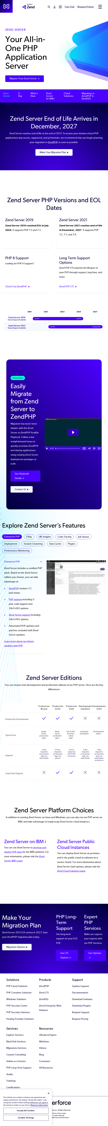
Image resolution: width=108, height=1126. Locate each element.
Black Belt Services (16, 1041)
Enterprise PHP (12, 536)
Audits (9, 1074)
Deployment (10, 543)
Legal (64, 1113)
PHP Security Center (17, 1005)
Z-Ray (20, 94)
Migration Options (15, 947)
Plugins (71, 543)
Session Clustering (33, 543)
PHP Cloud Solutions (17, 986)
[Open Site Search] (49, 6)
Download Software (82, 999)
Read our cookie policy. (39, 1105)
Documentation (80, 992)
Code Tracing (65, 536)
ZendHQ (43, 999)
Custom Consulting (16, 1054)
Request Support (81, 1012)
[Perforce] (6, 6)
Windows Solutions (16, 999)
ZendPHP (53, 142)
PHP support (15, 599)
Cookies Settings (26, 1118)
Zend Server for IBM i (50, 96)
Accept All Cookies (26, 1111)
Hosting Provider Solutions (20, 1018)
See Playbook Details (22, 476)
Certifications (13, 1087)
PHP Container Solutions (18, 992)
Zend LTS (44, 992)
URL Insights (45, 536)
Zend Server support (19, 614)
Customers (44, 1061)
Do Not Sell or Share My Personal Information (54, 1117)
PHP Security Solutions (18, 1012)
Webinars (44, 1041)
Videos (42, 1048)
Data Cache (55, 543)
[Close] (48, 1093)
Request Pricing (85, 6)
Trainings (11, 1080)
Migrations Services (16, 1048)
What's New (34, 94)
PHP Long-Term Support (18, 1067)
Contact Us (20, 489)
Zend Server (6, 94)
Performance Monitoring (17, 550)
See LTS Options (64, 955)
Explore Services (14, 1034)
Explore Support (80, 986)
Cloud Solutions (68, 94)
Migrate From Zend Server (23, 78)
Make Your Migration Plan (53, 152)
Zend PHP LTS (66, 286)
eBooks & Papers (47, 1034)
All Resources (46, 1067)
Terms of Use (57, 1113)
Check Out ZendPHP (16, 286)
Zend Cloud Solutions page (71, 871)
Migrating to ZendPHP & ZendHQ (88, 96)
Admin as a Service (16, 1061)
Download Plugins (81, 1005)
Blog (41, 1054)
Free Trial (69, 6)
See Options (94, 953)
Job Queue (83, 536)
